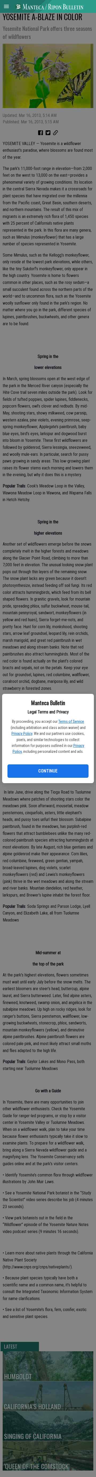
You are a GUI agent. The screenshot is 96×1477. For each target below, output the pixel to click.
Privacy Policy (21, 733)
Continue (47, 770)
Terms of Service (71, 721)
